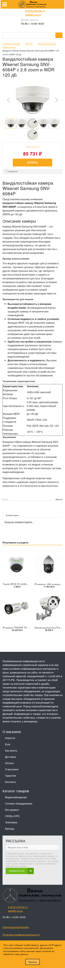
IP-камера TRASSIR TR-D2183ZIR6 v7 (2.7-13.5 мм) (29, 627)
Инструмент (12, 810)
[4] (35, 146)
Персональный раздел (16, 927)
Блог (8, 744)
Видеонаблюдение (16, 797)
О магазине (11, 769)
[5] (38, 146)
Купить (32, 162)
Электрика (11, 822)
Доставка (10, 757)
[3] (32, 146)
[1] (27, 146)
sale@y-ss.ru (33, 15)
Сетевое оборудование (18, 803)
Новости (10, 738)
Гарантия (10, 775)
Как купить (11, 750)
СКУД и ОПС (12, 816)
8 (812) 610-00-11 (35, 11)
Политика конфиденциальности (21, 934)
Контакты (10, 782)
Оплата (9, 763)
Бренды (9, 828)
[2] (30, 146)
